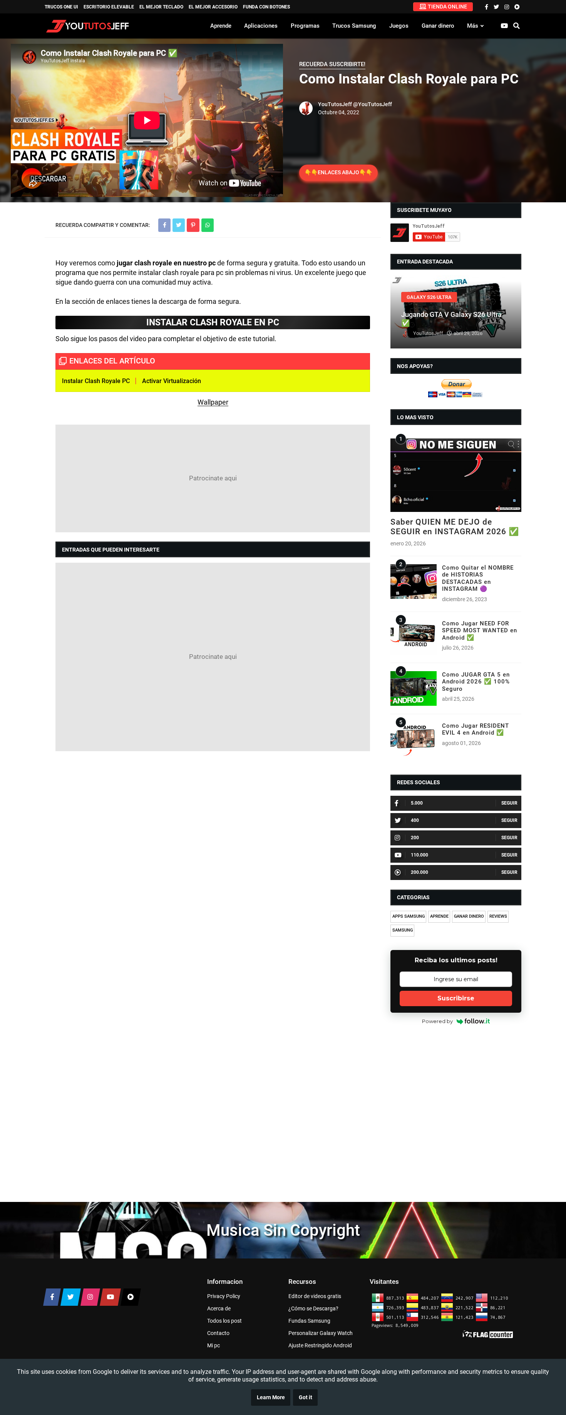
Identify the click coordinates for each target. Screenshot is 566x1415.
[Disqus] (212, 856)
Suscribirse (455, 998)
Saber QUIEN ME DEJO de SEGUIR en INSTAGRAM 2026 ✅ (454, 526)
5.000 (417, 803)
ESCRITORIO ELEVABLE (109, 7)
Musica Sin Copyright (283, 1230)
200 (415, 837)
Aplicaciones (261, 25)
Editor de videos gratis (314, 1296)
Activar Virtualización (172, 381)
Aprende (220, 25)
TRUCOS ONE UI (61, 7)
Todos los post (224, 1321)
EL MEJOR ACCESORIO (213, 7)
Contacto (218, 1333)
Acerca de (219, 1308)
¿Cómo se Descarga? (313, 1308)
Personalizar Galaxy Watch (320, 1333)
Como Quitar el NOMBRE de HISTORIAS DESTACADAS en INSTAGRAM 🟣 (478, 578)
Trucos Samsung (354, 25)
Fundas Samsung (309, 1321)
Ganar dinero (438, 25)
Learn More (271, 1397)
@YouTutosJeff (372, 104)
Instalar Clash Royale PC (96, 381)
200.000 (419, 872)
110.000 (419, 855)
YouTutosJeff (335, 104)
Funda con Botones (266, 7)
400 (415, 820)
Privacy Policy (223, 1296)
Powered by (437, 1021)
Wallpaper (213, 402)
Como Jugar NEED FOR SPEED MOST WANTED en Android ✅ (479, 630)
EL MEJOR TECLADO (161, 7)
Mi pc (213, 1345)
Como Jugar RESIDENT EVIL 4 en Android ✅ (475, 729)
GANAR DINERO (469, 916)
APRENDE (439, 916)
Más (472, 25)
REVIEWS (498, 916)
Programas (305, 25)
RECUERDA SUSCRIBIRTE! (332, 64)
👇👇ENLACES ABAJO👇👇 (338, 172)
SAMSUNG (402, 930)
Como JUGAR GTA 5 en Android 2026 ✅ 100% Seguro (476, 681)
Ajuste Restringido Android (320, 1345)
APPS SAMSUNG (408, 916)
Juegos (399, 25)
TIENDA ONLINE (447, 6)
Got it (305, 1397)
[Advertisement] (212, 478)
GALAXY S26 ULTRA (429, 297)
